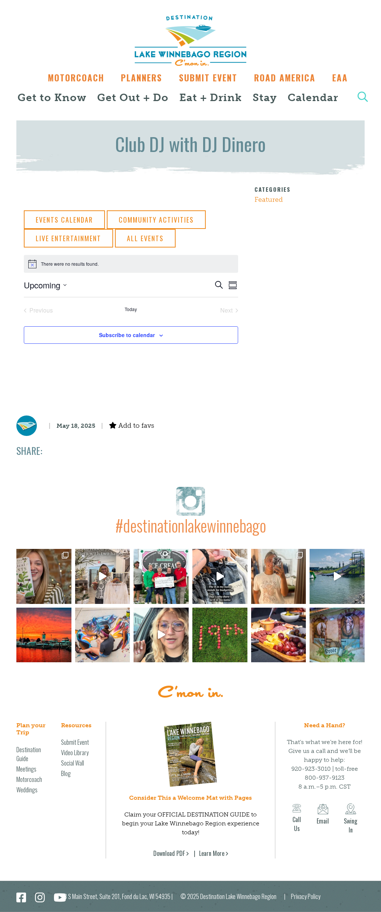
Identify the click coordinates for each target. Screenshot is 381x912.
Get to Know (51, 97)
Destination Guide (28, 754)
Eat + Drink (210, 97)
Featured (268, 199)
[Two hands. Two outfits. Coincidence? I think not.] (102, 576)
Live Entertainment (68, 238)
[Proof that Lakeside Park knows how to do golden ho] (43, 635)
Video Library (75, 752)
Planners (141, 77)
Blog (66, 773)
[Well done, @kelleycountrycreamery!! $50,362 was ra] (161, 576)
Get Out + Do (133, 97)
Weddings (27, 789)
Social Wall (72, 763)
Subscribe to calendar (127, 335)
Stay (265, 97)
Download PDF (169, 853)
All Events (145, 238)
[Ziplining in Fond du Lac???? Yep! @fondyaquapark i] (337, 576)
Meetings (26, 768)
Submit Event (208, 77)
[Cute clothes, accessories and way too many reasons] (219, 576)
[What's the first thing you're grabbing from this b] (278, 635)
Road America (285, 77)
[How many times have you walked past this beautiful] (337, 635)
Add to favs (135, 425)
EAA (340, 77)
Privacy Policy (305, 896)
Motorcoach (76, 77)
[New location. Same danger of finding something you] (278, 576)
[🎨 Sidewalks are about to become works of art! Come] (102, 635)
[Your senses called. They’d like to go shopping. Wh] (43, 576)
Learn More (211, 853)
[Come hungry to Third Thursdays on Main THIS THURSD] (161, 635)
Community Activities (156, 219)
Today (131, 309)
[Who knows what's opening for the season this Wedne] (219, 635)
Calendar (313, 97)
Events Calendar (64, 219)
